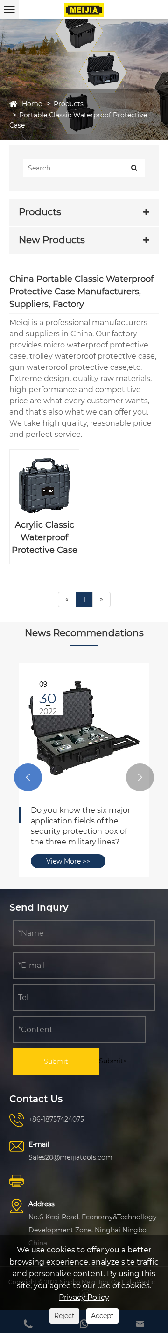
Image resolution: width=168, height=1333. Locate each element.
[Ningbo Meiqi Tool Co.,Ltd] (84, 9)
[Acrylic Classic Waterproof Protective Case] (44, 484)
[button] (28, 777)
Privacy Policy (84, 1297)
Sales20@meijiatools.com (70, 1157)
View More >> (63, 830)
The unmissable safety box (75, 810)
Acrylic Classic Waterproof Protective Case (44, 537)
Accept (102, 1316)
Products (69, 104)
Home (32, 104)
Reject (64, 1316)
